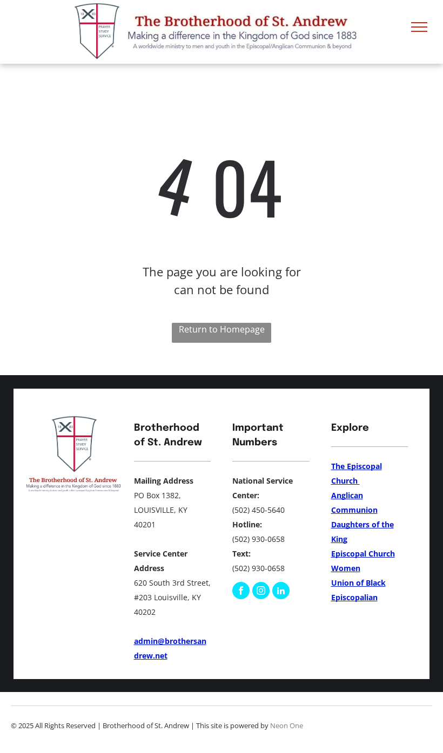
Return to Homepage (222, 329)
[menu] (419, 27)
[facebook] (241, 592)
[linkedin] (281, 592)
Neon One (286, 725)
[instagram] (261, 592)
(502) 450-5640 (258, 510)
